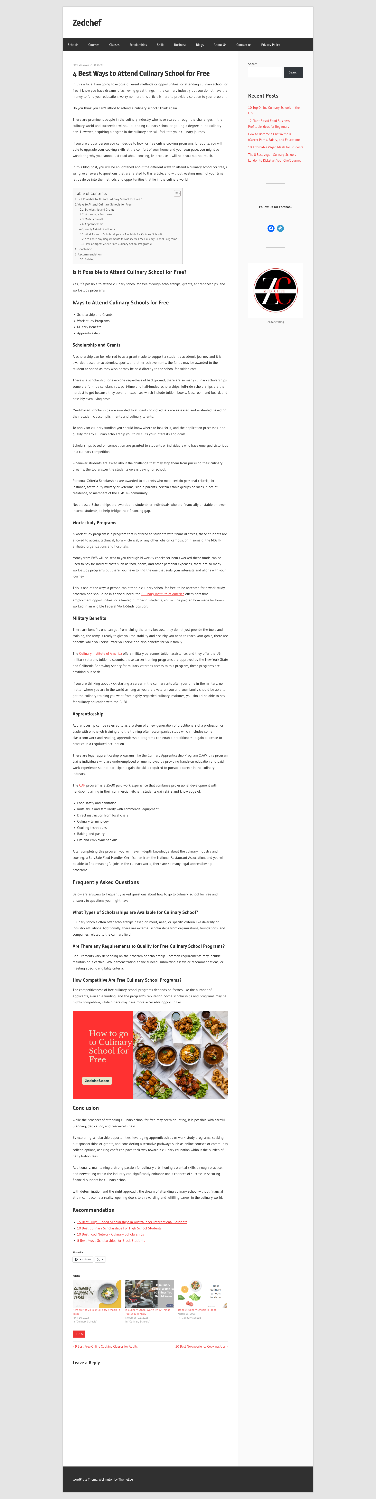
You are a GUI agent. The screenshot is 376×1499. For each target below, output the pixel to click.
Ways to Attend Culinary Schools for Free (105, 204)
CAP (81, 785)
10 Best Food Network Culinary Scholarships (110, 1234)
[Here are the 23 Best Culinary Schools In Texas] (97, 1294)
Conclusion (85, 249)
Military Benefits (95, 219)
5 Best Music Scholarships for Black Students (111, 1240)
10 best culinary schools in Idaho (197, 1310)
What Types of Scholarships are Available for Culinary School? (123, 234)
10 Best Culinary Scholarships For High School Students (119, 1228)
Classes (114, 45)
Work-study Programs (98, 214)
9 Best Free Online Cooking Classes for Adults (106, 1346)
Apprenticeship (94, 224)
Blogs (200, 45)
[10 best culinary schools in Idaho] (202, 1294)
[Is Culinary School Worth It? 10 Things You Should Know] (149, 1294)
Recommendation (90, 254)
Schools (73, 45)
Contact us (243, 45)
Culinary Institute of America (162, 594)
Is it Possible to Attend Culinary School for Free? (110, 199)
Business (180, 45)
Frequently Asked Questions (96, 229)
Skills (160, 45)
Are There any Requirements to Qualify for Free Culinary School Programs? (132, 239)
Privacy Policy (270, 45)
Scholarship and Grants (99, 209)
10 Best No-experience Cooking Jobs (200, 1346)
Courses (93, 45)
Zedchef (87, 22)
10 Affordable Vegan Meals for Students (275, 147)
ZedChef (98, 64)
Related (89, 259)
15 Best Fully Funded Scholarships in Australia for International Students (132, 1222)
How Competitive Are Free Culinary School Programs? (118, 244)
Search (253, 64)
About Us (220, 45)
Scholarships (138, 45)
